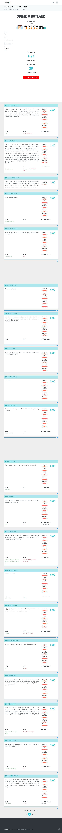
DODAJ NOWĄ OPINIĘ (31, 77)
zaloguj (31, 829)
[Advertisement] (31, 89)
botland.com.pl (31, 21)
